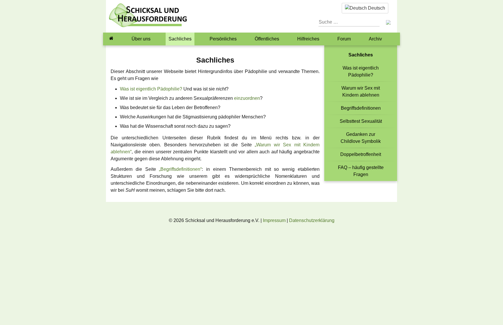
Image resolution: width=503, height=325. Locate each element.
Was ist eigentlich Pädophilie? (151, 88)
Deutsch (376, 8)
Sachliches (180, 38)
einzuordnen (247, 98)
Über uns (141, 38)
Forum (344, 38)
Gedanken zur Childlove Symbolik (361, 138)
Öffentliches (267, 38)
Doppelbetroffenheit (360, 154)
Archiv (375, 38)
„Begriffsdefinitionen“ (180, 169)
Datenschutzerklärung (311, 220)
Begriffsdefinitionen (361, 108)
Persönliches (223, 38)
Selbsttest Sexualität (361, 121)
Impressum (274, 220)
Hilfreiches (308, 38)
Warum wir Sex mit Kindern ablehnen (360, 91)
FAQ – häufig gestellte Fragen (361, 171)
